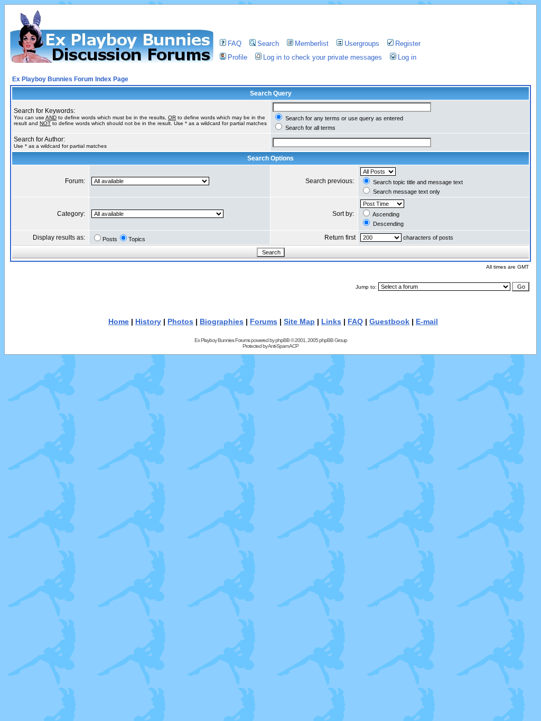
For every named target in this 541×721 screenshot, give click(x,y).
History (148, 321)
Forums (263, 321)
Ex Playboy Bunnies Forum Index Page (70, 79)
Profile (237, 57)
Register (408, 44)
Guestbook (389, 321)
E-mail (427, 321)
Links (331, 321)
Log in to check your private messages (322, 57)
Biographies (222, 321)
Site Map (299, 321)
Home (118, 321)
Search (268, 44)
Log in (407, 57)
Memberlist (312, 44)
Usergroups (361, 44)
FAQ (234, 44)
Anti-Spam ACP (283, 346)
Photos (180, 321)
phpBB (282, 340)
